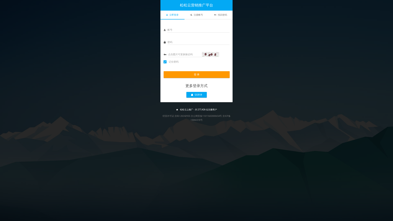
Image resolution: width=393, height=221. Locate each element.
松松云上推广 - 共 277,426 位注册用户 (198, 109)
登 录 (196, 74)
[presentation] (172, 15)
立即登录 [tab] (174, 15)
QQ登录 (198, 94)
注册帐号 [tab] (198, 15)
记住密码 (173, 61)
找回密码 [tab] (222, 15)
